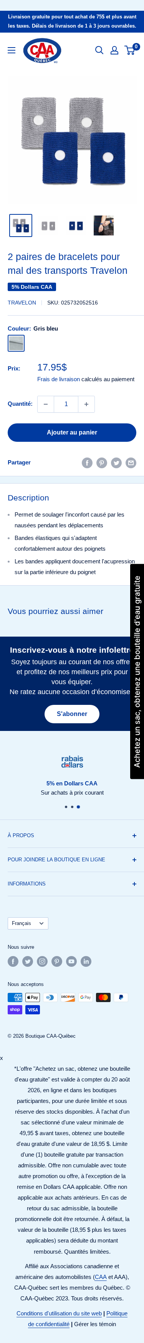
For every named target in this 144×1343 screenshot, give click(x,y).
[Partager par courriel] (131, 462)
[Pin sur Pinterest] (101, 462)
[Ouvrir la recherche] (99, 50)
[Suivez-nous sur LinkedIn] (86, 961)
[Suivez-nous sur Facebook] (13, 961)
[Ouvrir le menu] (11, 50)
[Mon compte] (114, 50)
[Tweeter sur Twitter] (116, 462)
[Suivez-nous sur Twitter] (27, 961)
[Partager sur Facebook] (87, 462)
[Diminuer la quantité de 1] (46, 404)
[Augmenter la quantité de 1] (86, 404)
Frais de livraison (58, 379)
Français (21, 923)
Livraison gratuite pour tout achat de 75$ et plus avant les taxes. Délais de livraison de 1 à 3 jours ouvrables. (72, 21)
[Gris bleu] (16, 343)
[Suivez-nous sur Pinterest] (56, 961)
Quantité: (20, 403)
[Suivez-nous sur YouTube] (71, 961)
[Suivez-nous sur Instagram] (42, 961)
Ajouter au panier (72, 432)
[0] (130, 50)
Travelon (22, 303)
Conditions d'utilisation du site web (59, 1313)
